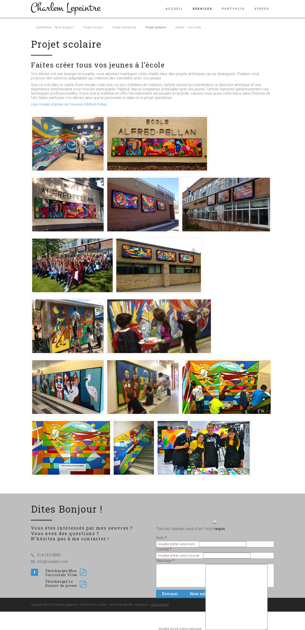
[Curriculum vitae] (83, 572)
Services (202, 8)
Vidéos (261, 8)
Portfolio (233, 8)
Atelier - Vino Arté (188, 27)
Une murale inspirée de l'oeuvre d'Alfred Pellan (69, 104)
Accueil (174, 8)
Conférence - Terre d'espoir (55, 27)
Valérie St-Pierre (159, 604)
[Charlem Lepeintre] (66, 8)
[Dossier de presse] (83, 584)
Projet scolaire (156, 27)
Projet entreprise (124, 27)
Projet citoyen (93, 27)
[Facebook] (34, 572)
